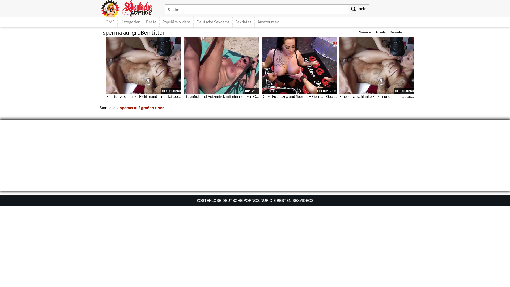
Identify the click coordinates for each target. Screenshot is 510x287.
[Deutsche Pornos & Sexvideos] (130, 8)
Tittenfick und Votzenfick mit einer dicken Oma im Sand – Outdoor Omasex (245, 96)
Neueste (365, 32)
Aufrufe (380, 32)
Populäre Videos (176, 21)
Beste (151, 21)
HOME (109, 21)
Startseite (108, 107)
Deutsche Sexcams (213, 21)
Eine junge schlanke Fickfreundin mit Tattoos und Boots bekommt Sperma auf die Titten (177, 96)
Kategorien (130, 21)
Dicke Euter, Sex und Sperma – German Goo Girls (302, 96)
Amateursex (268, 21)
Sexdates (243, 21)
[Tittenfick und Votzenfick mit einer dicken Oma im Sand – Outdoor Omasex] (221, 65)
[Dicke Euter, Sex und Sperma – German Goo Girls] (299, 65)
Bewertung (398, 32)
